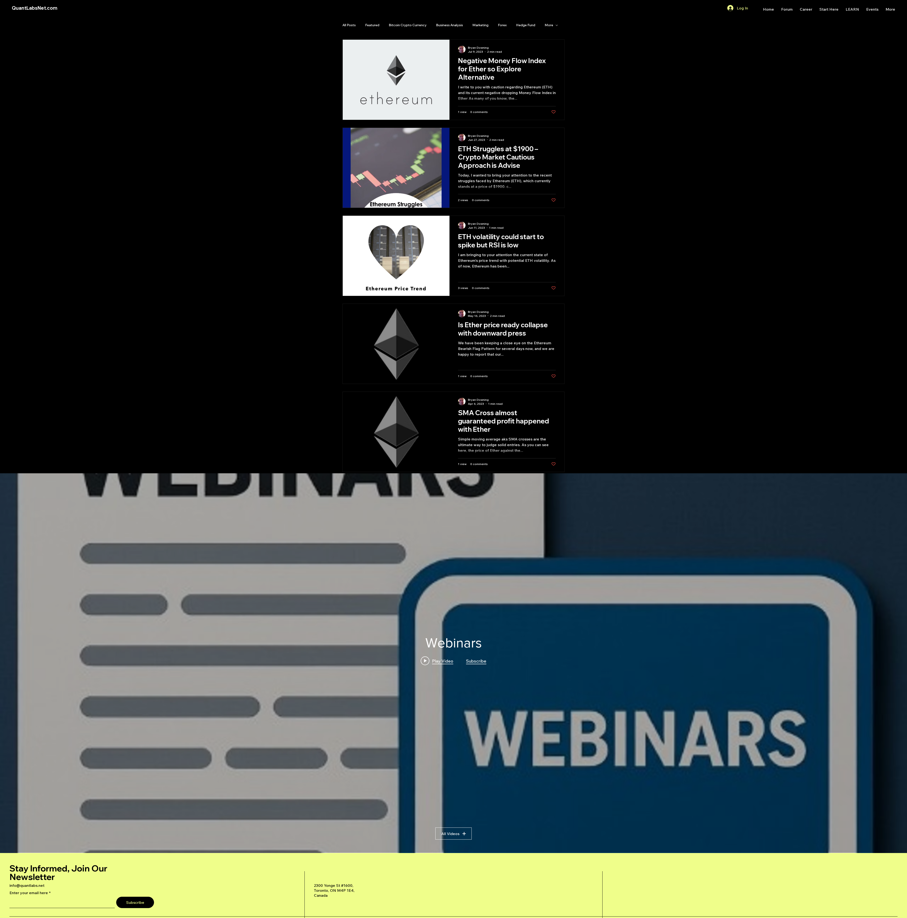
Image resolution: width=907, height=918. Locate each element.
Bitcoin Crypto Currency (408, 25)
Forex (502, 25)
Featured (372, 25)
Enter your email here (28, 893)
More (549, 25)
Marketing (480, 25)
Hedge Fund (525, 25)
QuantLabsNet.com (34, 8)
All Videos (450, 833)
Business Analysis (449, 25)
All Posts (349, 25)
